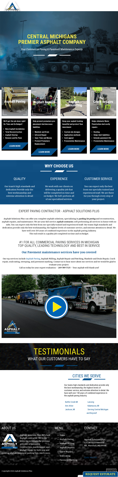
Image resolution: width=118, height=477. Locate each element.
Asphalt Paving (33, 259)
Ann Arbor (69, 406)
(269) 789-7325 (103, 3)
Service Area (54, 8)
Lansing (91, 402)
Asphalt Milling (67, 443)
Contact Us (98, 8)
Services (68, 8)
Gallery (31, 11)
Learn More (15, 146)
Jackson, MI (70, 409)
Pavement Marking (68, 460)
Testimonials (82, 8)
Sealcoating (65, 456)
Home (30, 8)
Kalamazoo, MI (93, 406)
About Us (41, 8)
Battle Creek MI (71, 402)
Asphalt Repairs (67, 447)
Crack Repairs (66, 451)
